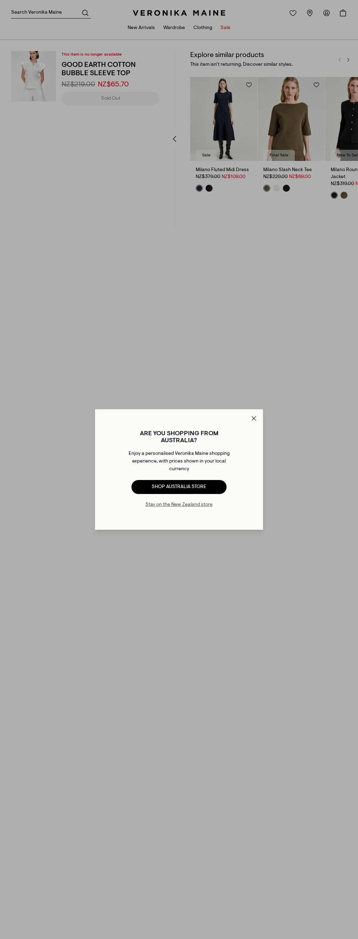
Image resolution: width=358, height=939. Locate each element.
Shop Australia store (179, 487)
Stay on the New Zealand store (179, 504)
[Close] (253, 418)
